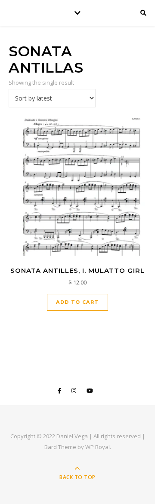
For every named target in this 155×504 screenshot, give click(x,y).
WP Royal (97, 447)
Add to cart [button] (77, 302)
